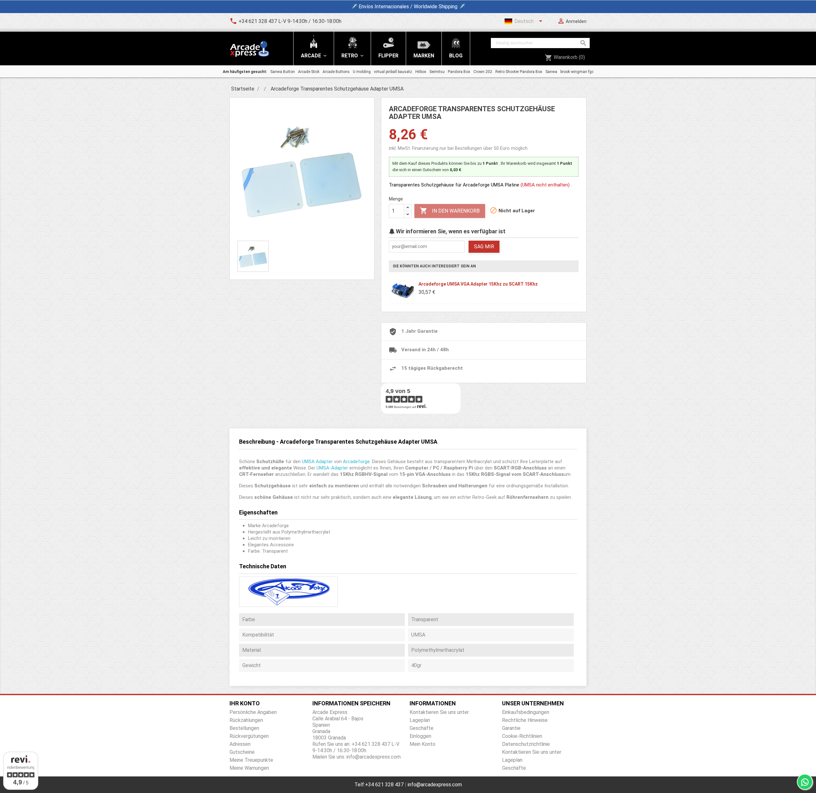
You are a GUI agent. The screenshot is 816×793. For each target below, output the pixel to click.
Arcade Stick (308, 71)
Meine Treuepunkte (251, 760)
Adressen (240, 744)
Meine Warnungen (249, 768)
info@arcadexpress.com (435, 785)
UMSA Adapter (317, 461)
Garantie (511, 728)
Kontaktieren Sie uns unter (439, 712)
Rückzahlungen (246, 720)
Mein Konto (422, 744)
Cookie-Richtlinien (522, 736)
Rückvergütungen (249, 736)
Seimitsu (437, 71)
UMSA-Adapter (332, 468)
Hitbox (420, 71)
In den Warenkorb (450, 211)
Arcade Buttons (336, 71)
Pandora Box (459, 71)
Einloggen (420, 736)
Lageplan (420, 720)
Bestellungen (244, 728)
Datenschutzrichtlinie (526, 744)
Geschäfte (421, 728)
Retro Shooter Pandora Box (518, 71)
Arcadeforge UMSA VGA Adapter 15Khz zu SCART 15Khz (478, 284)
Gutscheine (242, 752)
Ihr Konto (244, 703)
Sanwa (551, 71)
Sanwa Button (282, 71)
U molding (362, 71)
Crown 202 (482, 71)
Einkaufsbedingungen (525, 712)
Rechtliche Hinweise (525, 720)
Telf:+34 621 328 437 (379, 785)
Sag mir (484, 247)
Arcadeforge (356, 461)
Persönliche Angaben (253, 712)
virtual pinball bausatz (393, 71)
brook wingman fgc (577, 71)
